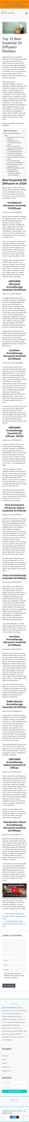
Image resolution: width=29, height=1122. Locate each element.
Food (4, 1059)
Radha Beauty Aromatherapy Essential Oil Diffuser (15, 165)
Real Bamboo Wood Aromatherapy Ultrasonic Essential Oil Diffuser (14, 173)
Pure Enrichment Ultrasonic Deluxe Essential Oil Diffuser (14, 154)
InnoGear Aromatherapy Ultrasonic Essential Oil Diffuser (15, 147)
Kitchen (4, 1063)
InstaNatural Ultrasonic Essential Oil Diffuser (15, 138)
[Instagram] (17, 1117)
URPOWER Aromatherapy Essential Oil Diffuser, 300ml (14, 150)
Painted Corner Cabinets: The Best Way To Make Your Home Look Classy (14, 916)
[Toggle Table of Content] (23, 131)
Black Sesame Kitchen (15, 1111)
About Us (5, 1056)
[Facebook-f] (11, 1117)
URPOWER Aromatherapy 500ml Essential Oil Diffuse (16, 168)
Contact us (6, 1067)
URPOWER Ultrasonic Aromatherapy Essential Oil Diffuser (14, 142)
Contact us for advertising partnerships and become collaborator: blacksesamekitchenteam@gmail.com (14, 4)
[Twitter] (14, 1117)
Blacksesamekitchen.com (11, 1007)
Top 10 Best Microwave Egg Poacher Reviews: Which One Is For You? (13, 923)
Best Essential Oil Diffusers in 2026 (13, 134)
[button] (26, 13)
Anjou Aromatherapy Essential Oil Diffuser (16, 158)
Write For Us (6, 1071)
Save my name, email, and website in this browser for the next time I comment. (14, 975)
